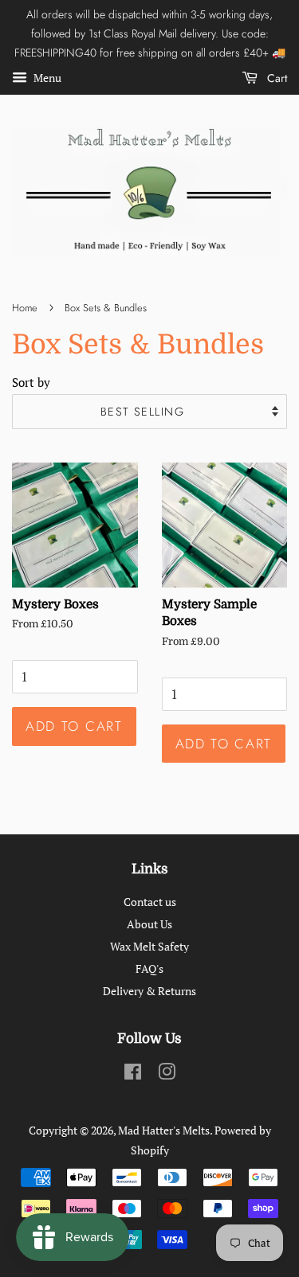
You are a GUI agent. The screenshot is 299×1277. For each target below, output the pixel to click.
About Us (149, 923)
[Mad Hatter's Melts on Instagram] (166, 1074)
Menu (46, 78)
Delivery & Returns (149, 990)
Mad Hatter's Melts (164, 1130)
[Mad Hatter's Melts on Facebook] (133, 1074)
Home (24, 307)
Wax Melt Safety (149, 946)
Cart (275, 78)
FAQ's (149, 968)
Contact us (150, 901)
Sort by (31, 382)
